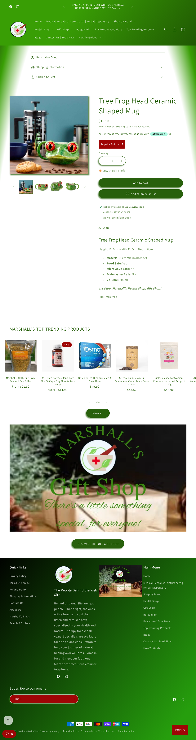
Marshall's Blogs (20, 616)
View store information (117, 217)
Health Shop (151, 601)
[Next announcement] (132, 6)
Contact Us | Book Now (157, 641)
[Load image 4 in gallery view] (72, 187)
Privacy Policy (18, 576)
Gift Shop (149, 607)
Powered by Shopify (50, 731)
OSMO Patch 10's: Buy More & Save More (94, 380)
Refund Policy (18, 589)
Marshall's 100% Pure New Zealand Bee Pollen (20, 380)
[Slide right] (85, 186)
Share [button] (106, 227)
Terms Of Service (20, 583)
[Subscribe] (74, 698)
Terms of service (106, 731)
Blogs (146, 634)
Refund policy (70, 731)
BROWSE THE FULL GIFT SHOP (98, 544)
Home (147, 576)
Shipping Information (23, 596)
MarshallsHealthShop (28, 731)
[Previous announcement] (64, 6)
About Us (15, 609)
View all (98, 413)
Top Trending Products (157, 628)
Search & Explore (20, 623)
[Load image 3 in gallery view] (57, 187)
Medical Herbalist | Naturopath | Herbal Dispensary (163, 585)
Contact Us (16, 603)
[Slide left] (14, 186)
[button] (124, 21)
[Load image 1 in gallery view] (26, 187)
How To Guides (152, 648)
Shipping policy (126, 731)
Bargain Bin (150, 614)
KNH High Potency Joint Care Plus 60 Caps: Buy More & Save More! (58, 381)
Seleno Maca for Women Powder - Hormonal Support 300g (169, 381)
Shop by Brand (152, 594)
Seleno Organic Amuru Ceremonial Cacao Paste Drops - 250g (132, 381)
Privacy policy (88, 731)
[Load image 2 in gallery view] (41, 187)
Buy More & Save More (156, 621)
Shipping (121, 126)
